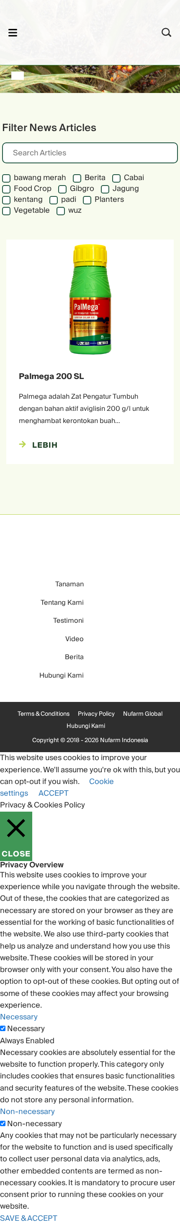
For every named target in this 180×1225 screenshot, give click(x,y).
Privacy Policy (96, 714)
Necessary (26, 1029)
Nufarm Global (142, 714)
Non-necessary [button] (27, 1111)
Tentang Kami (62, 603)
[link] (79, 31)
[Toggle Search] (167, 32)
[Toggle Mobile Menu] (12, 32)
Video (74, 639)
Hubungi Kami (61, 675)
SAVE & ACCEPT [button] (28, 1218)
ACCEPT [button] (54, 793)
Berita (74, 657)
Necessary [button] (19, 1017)
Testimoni (68, 621)
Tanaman (69, 584)
